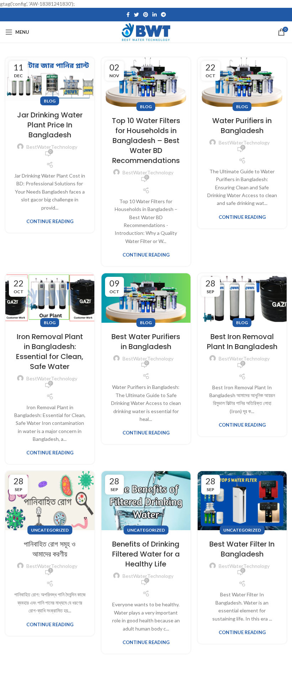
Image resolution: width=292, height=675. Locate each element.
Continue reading (49, 221)
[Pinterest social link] (145, 14)
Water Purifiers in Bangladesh (242, 126)
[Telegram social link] (163, 14)
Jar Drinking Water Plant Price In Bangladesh (50, 125)
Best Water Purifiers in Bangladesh (145, 342)
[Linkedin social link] (154, 14)
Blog (50, 101)
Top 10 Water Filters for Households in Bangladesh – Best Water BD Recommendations (146, 140)
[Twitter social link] (136, 14)
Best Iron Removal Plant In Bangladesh (242, 342)
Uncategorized (50, 530)
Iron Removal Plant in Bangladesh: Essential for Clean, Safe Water (49, 351)
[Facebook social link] (128, 14)
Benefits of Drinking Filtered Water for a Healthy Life (146, 554)
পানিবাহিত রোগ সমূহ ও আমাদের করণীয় (49, 549)
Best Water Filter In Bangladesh (242, 549)
